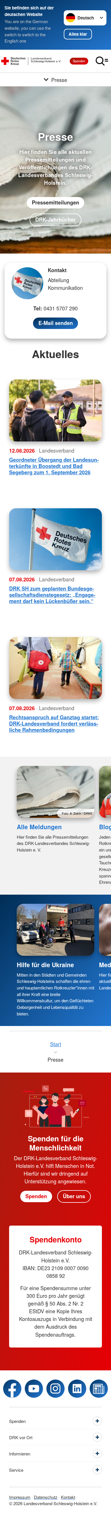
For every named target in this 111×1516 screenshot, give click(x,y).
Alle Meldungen (39, 826)
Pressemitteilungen (55, 202)
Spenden (79, 61)
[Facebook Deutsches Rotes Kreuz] (12, 1389)
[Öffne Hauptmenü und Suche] (102, 61)
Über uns (74, 1196)
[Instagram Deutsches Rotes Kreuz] (55, 1389)
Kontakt (68, 1497)
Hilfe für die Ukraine (45, 964)
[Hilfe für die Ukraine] (55, 930)
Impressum (19, 1497)
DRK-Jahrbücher (55, 219)
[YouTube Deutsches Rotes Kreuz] (34, 1389)
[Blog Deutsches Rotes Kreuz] (99, 1389)
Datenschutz (45, 1497)
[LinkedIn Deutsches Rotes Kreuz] (77, 1389)
